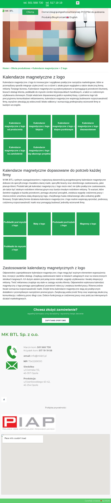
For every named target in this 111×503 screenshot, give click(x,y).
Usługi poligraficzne (59, 12)
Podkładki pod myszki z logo (15, 224)
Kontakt (61, 17)
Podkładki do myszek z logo (15, 248)
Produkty (47, 17)
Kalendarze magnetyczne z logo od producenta (15, 126)
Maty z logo (39, 224)
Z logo (64, 68)
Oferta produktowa (20, 68)
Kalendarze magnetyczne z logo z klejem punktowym (64, 126)
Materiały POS (78, 12)
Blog (54, 17)
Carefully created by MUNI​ (97, 501)
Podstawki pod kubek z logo (64, 224)
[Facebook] (77, 2)
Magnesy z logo (88, 224)
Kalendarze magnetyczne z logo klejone (39, 126)
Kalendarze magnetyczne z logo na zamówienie (15, 150)
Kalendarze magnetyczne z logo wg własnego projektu (39, 150)
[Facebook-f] (4, 399)
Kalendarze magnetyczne (45, 68)
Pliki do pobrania (95, 12)
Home (45, 12)
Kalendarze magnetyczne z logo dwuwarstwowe (88, 126)
